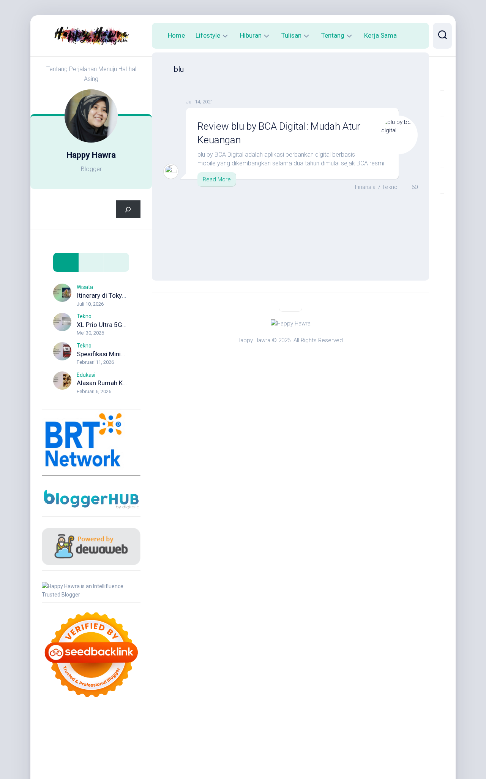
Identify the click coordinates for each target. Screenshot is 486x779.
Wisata (85, 287)
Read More (217, 179)
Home (176, 35)
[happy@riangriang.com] (442, 180)
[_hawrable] (442, 128)
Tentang (332, 35)
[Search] (128, 209)
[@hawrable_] (442, 77)
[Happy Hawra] (442, 103)
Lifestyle (208, 35)
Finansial (366, 187)
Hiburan (251, 35)
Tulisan (291, 35)
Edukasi (86, 375)
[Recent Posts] (66, 262)
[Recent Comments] (116, 262)
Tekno (84, 316)
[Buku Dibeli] (442, 206)
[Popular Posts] (91, 262)
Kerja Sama (380, 35)
